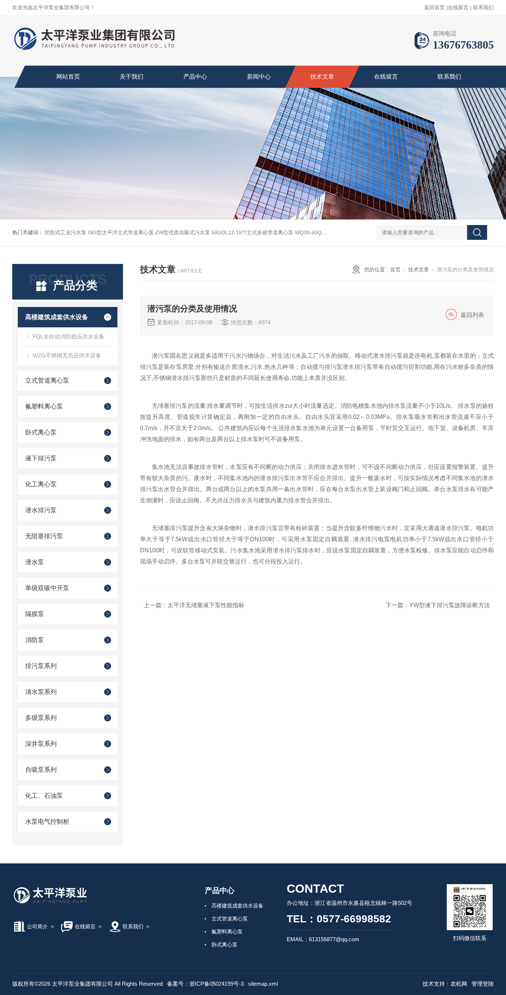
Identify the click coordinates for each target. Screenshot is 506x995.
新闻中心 (259, 76)
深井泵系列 (41, 743)
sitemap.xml (263, 984)
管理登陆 (483, 984)
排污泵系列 (41, 666)
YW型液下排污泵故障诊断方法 (449, 605)
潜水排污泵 (41, 510)
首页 (395, 269)
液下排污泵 (41, 458)
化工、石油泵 (44, 795)
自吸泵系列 (41, 769)
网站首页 (68, 76)
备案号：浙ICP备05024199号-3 (205, 984)
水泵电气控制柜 (47, 821)
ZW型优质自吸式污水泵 (182, 232)
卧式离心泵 (41, 432)
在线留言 (458, 7)
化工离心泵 (41, 484)
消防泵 (34, 640)
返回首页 (434, 7)
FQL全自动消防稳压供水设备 (68, 336)
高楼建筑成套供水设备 (56, 317)
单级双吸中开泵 (47, 588)
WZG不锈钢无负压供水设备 (67, 355)
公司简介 (37, 926)
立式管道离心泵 (47, 380)
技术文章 (322, 76)
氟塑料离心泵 (44, 406)
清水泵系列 (41, 691)
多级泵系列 (41, 717)
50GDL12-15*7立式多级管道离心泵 (252, 232)
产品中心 (195, 76)
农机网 (458, 984)
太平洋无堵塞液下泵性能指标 (205, 605)
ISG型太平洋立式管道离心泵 (121, 232)
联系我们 (483, 7)
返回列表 (472, 315)
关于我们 (131, 76)
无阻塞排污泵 (44, 536)
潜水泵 (34, 562)
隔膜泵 (34, 614)
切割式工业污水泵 (65, 232)
